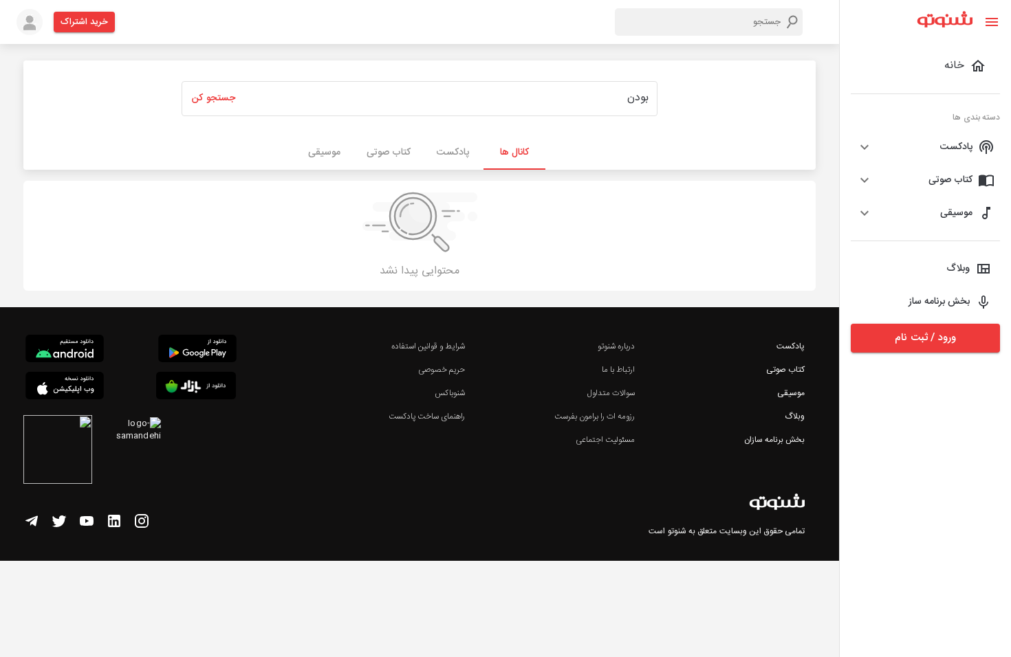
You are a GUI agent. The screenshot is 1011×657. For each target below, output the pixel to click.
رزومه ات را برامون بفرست (594, 416)
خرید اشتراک (84, 22)
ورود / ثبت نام (925, 337)
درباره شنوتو (616, 346)
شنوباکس (450, 393)
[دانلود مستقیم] (64, 350)
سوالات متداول (611, 393)
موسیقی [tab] (324, 152)
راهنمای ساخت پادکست (427, 416)
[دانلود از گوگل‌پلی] (197, 350)
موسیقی (791, 393)
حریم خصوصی (441, 370)
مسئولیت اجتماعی (605, 440)
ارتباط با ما (618, 370)
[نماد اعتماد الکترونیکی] (57, 451)
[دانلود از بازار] (196, 388)
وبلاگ (795, 416)
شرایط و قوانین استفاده (428, 346)
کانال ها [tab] (514, 152)
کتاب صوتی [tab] (389, 152)
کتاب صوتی (785, 370)
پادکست (790, 346)
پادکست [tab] (453, 152)
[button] (925, 147)
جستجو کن (213, 98)
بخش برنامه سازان (774, 440)
